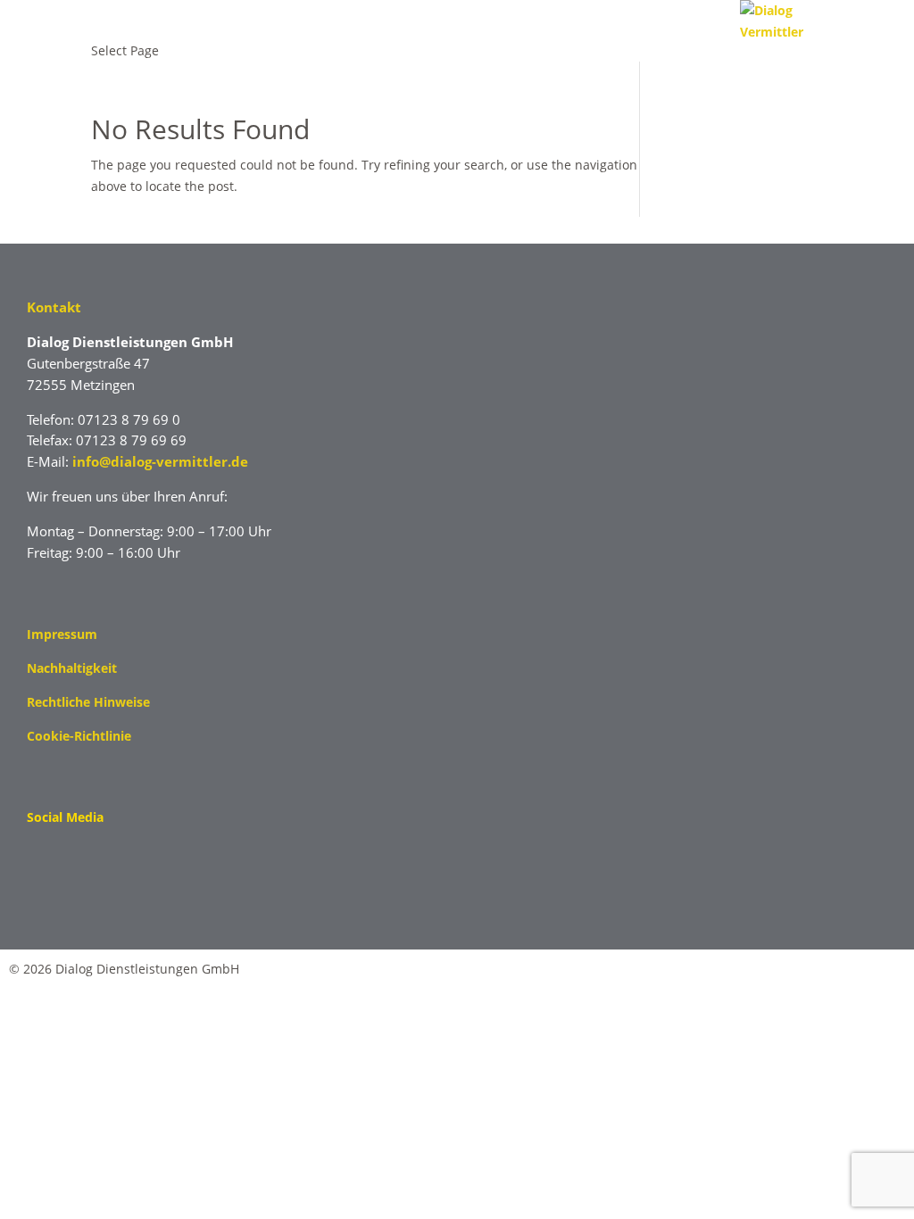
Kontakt (54, 307)
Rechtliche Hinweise (88, 701)
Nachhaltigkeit (72, 667)
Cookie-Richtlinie (79, 735)
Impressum (62, 634)
